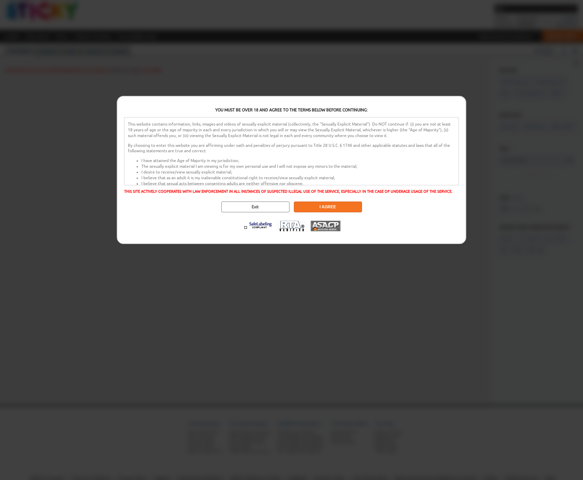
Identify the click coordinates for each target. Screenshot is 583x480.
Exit (255, 207)
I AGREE (328, 207)
